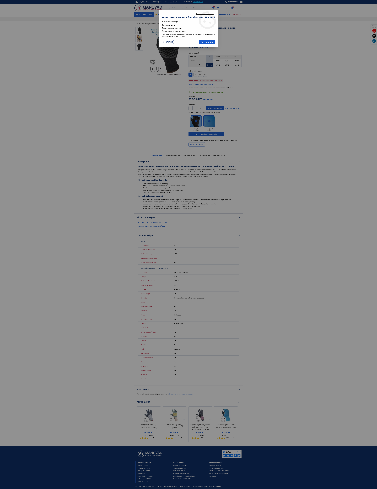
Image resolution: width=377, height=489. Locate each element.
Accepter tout (207, 42)
